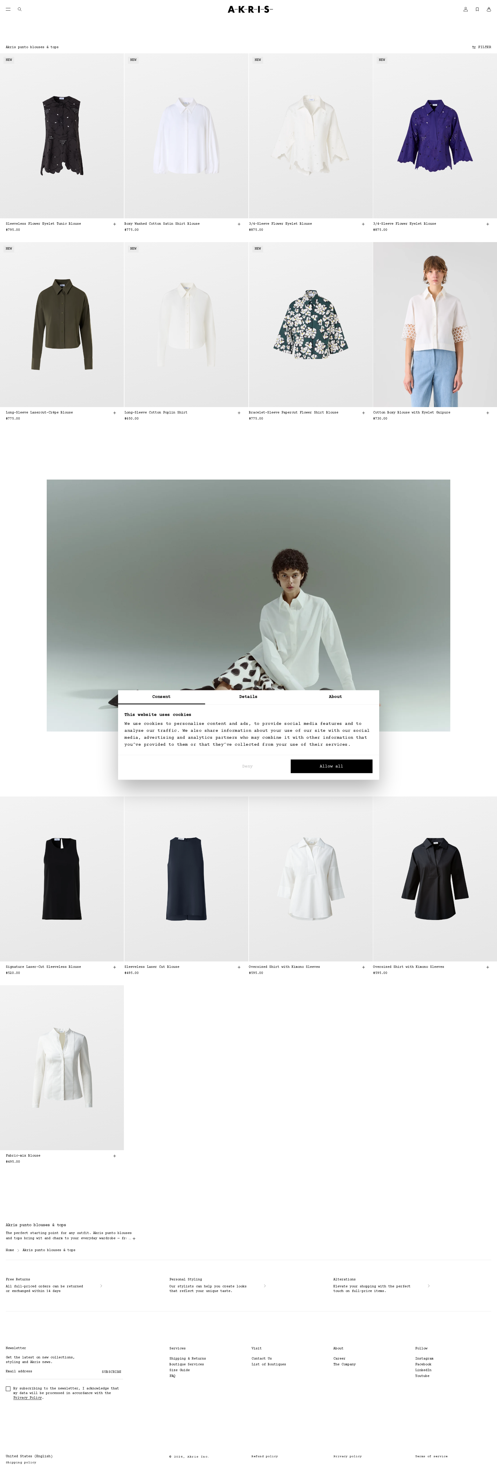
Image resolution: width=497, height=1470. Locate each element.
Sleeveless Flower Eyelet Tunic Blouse (43, 224)
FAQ (172, 1376)
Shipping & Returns (187, 1359)
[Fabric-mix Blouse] (62, 1067)
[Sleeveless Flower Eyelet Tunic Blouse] (62, 135)
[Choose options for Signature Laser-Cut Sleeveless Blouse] (114, 967)
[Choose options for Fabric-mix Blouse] (114, 1156)
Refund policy (265, 1456)
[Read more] (134, 1238)
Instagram (424, 1359)
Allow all (331, 766)
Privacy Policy (27, 1398)
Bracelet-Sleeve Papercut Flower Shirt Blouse (293, 413)
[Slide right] (111, 135)
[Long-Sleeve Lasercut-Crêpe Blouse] (62, 324)
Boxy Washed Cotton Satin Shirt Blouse (162, 224)
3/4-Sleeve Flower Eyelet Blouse (280, 224)
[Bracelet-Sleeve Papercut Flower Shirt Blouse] (311, 324)
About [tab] (335, 696)
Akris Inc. (198, 1457)
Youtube (422, 1376)
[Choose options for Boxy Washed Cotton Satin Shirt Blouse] (239, 224)
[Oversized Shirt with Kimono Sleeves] (311, 878)
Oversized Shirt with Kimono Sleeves (284, 967)
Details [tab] (248, 696)
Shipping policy (21, 1462)
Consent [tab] (161, 696)
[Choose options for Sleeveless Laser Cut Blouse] (239, 967)
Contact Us (262, 1359)
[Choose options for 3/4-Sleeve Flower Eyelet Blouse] (363, 224)
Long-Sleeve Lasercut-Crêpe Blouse (39, 413)
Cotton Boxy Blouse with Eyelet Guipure (411, 413)
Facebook (423, 1364)
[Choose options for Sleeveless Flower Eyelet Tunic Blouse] (114, 224)
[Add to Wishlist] (111, 64)
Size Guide (179, 1370)
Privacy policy (347, 1456)
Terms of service (431, 1456)
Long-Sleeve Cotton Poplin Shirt (155, 413)
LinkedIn (423, 1370)
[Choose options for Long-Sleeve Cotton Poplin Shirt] (239, 412)
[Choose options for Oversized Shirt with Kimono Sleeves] (363, 967)
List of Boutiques (269, 1364)
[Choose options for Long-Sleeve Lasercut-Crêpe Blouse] (114, 412)
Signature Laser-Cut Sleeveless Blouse (43, 967)
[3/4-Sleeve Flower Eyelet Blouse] (311, 135)
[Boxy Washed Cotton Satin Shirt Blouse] (186, 135)
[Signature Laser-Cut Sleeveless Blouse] (62, 878)
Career (339, 1359)
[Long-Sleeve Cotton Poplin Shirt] (186, 324)
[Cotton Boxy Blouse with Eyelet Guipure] (435, 324)
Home (10, 1250)
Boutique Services (186, 1364)
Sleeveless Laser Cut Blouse (151, 967)
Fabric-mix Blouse (23, 1156)
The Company (344, 1364)
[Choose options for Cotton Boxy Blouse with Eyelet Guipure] (487, 412)
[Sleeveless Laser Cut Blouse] (186, 878)
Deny (247, 766)
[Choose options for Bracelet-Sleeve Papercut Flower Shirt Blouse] (363, 412)
